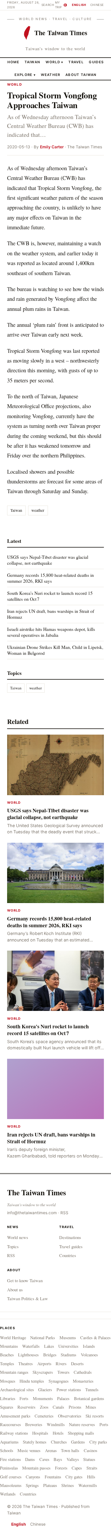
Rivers (61, 1363)
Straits (91, 1468)
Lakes (49, 1346)
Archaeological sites (17, 1389)
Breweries (33, 1424)
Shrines (67, 1485)
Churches (59, 1442)
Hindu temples (32, 1381)
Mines (91, 1407)
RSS (64, 1212)
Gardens (78, 1442)
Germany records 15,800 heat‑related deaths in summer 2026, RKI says (50, 578)
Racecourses (10, 1424)
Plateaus (50, 1485)
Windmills (56, 1424)
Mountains (9, 1346)
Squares (6, 1407)
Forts (24, 1398)
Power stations (69, 1389)
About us (15, 1290)
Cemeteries (44, 1416)
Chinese (97, 5)
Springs (32, 1485)
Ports (103, 1424)
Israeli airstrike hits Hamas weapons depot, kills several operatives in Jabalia (51, 632)
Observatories (69, 1416)
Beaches (7, 1355)
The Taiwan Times (36, 1192)
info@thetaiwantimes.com (32, 1212)
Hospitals (40, 1433)
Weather (50, 75)
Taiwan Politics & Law (27, 1298)
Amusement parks (15, 1416)
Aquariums (9, 1442)
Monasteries (83, 1381)
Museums (67, 1337)
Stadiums (68, 1355)
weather (37, 510)
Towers (63, 1372)
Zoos (44, 1407)
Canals (58, 1407)
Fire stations (10, 1459)
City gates (74, 1477)
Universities (68, 1346)
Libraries (7, 1398)
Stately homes (34, 1442)
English (79, 5)
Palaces (63, 1398)
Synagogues (59, 1381)
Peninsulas (9, 1468)
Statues (89, 1459)
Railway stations (14, 1433)
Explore (25, 75)
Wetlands (8, 1494)
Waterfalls (31, 1346)
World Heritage (13, 1337)
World (53, 62)
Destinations (70, 1237)
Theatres (25, 1363)
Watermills (87, 1485)
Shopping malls (81, 1433)
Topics (13, 1246)
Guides (96, 62)
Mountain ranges (14, 1372)
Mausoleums (11, 1485)
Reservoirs (26, 1407)
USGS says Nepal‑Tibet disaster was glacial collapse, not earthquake (47, 560)
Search (47, 5)
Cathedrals (83, 1372)
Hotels (58, 1433)
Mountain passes (36, 1468)
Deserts (77, 1363)
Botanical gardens (89, 1398)
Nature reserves (82, 1424)
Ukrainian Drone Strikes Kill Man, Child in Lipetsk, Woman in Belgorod (55, 650)
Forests (61, 1468)
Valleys (73, 1459)
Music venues (29, 1450)
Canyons (33, 1477)
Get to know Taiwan (25, 1280)
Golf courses (11, 1477)
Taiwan (33, 62)
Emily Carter (52, 146)
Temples (7, 1363)
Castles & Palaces (95, 1337)
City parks (98, 1442)
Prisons (75, 1407)
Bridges (50, 1355)
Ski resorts (95, 1416)
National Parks (42, 1337)
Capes (77, 1468)
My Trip (60, 5)
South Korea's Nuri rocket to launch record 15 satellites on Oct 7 (50, 596)
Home (13, 62)
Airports (44, 1363)
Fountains (53, 1477)
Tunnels (92, 1389)
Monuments (43, 1398)
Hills (91, 1477)
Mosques (7, 1381)
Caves (44, 1459)
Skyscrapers (43, 1372)
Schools (6, 1450)
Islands (89, 1346)
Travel (76, 62)
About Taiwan (80, 75)
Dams (30, 1459)
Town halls (70, 1450)
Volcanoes (89, 1355)
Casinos (90, 1450)
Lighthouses (28, 1355)
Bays (58, 1459)
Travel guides (71, 1246)
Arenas (51, 1450)
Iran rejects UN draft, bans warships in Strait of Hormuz (50, 614)
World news (17, 1237)
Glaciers (45, 1389)
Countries (67, 1255)
